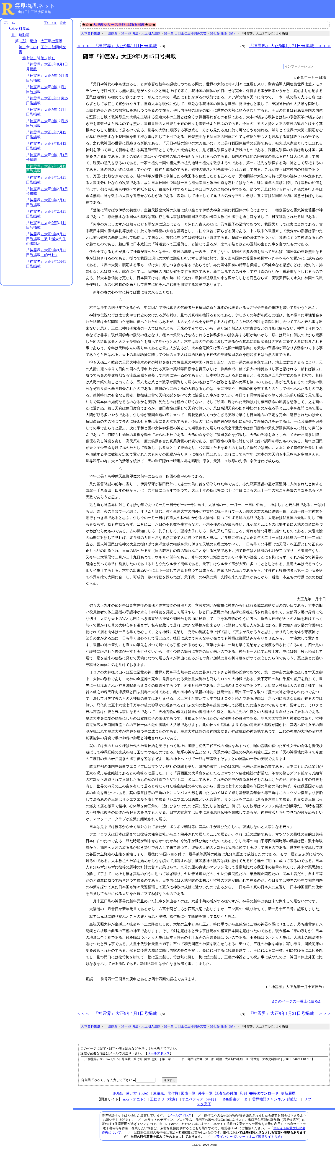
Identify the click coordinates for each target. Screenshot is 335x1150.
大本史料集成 (19, 29)
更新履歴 (288, 1093)
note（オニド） (135, 1099)
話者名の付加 (226, 1093)
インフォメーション (299, 66)
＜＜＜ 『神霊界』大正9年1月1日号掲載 (117, 45)
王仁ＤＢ (50, 23)
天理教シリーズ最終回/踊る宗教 (119, 24)
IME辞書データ (235, 1099)
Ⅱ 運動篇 (20, 35)
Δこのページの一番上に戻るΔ (296, 1001)
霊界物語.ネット (35, 6)
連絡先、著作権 (165, 1093)
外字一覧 (205, 1093)
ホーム (9, 22)
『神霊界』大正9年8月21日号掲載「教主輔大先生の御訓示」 (46, 239)
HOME (118, 1093)
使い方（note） (138, 1093)
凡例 (243, 1093)
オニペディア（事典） (200, 1099)
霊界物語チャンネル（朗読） (275, 1099)
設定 (63, 23)
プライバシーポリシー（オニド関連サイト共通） (249, 1136)
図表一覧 (188, 1093)
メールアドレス (158, 1053)
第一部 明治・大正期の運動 (38, 41)
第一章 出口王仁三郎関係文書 (185, 33)
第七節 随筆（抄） (38, 58)
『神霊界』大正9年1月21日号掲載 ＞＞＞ (290, 45)
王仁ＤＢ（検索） (164, 1099)
